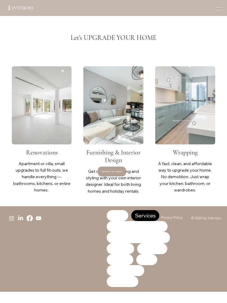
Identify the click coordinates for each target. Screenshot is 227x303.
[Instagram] (12, 218)
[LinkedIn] (20, 218)
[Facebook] (30, 218)
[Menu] (219, 8)
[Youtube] (38, 218)
